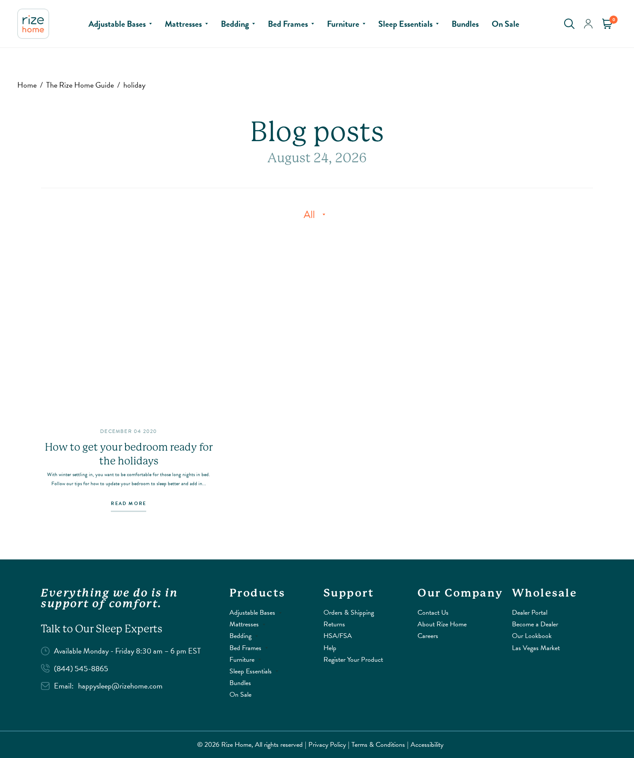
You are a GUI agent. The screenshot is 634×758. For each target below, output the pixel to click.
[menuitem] (120, 23)
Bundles (465, 23)
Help (329, 648)
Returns (334, 624)
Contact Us (433, 612)
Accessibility (427, 744)
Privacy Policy (327, 744)
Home (27, 85)
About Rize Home (442, 624)
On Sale (505, 23)
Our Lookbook (532, 636)
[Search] (569, 23)
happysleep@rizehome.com (120, 686)
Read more (128, 504)
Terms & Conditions (378, 744)
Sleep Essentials (405, 23)
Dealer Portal (529, 612)
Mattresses (183, 23)
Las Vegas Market (536, 648)
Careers (427, 636)
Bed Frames (288, 23)
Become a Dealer (535, 624)
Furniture (343, 23)
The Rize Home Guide (80, 85)
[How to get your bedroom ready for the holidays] (128, 326)
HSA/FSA (337, 636)
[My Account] (588, 23)
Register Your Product (353, 659)
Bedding (235, 23)
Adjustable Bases (117, 23)
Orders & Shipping (348, 612)
